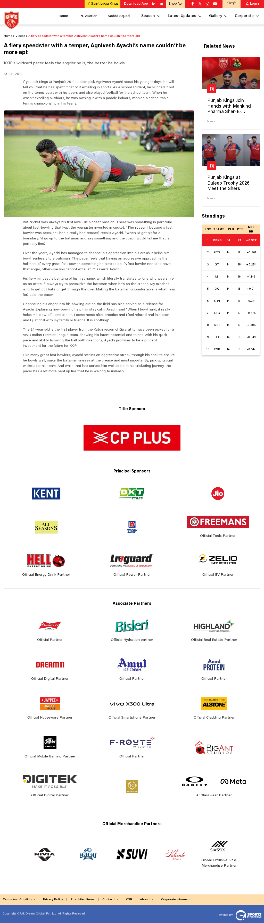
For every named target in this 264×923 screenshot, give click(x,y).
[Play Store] (154, 4)
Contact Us (110, 899)
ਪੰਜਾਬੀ (231, 3)
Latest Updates (182, 16)
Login (254, 4)
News (211, 121)
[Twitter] (200, 4)
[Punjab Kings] (11, 20)
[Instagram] (207, 4)
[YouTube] (215, 4)
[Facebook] (192, 4)
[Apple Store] (162, 4)
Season (148, 16)
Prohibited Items (83, 899)
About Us (146, 899)
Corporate (244, 16)
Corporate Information (177, 899)
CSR (129, 899)
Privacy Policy (53, 899)
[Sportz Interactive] (247, 915)
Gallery (215, 16)
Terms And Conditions (19, 899)
